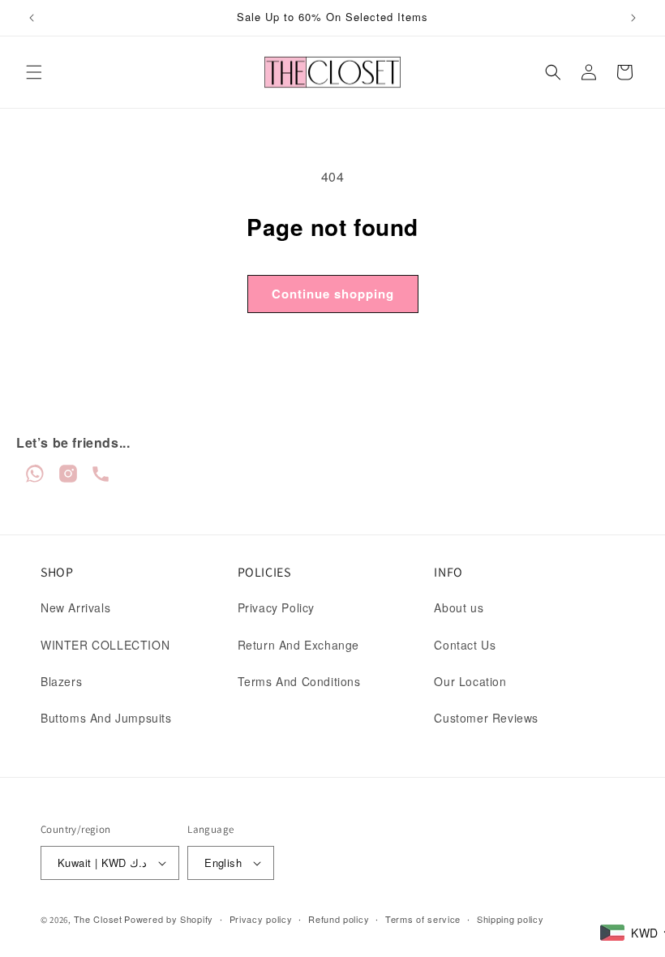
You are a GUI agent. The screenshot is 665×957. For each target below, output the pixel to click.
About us (458, 607)
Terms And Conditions (299, 681)
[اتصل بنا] (100, 479)
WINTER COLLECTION (105, 645)
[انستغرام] (70, 479)
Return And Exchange (298, 645)
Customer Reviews (486, 718)
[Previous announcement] (31, 18)
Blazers (61, 681)
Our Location (470, 681)
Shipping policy (510, 918)
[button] (34, 72)
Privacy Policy (276, 607)
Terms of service (423, 918)
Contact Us (465, 645)
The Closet (98, 918)
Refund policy (338, 918)
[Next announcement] (633, 18)
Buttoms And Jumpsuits (106, 718)
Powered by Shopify (168, 918)
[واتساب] (36, 479)
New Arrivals (75, 607)
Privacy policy (261, 918)
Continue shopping (333, 294)
